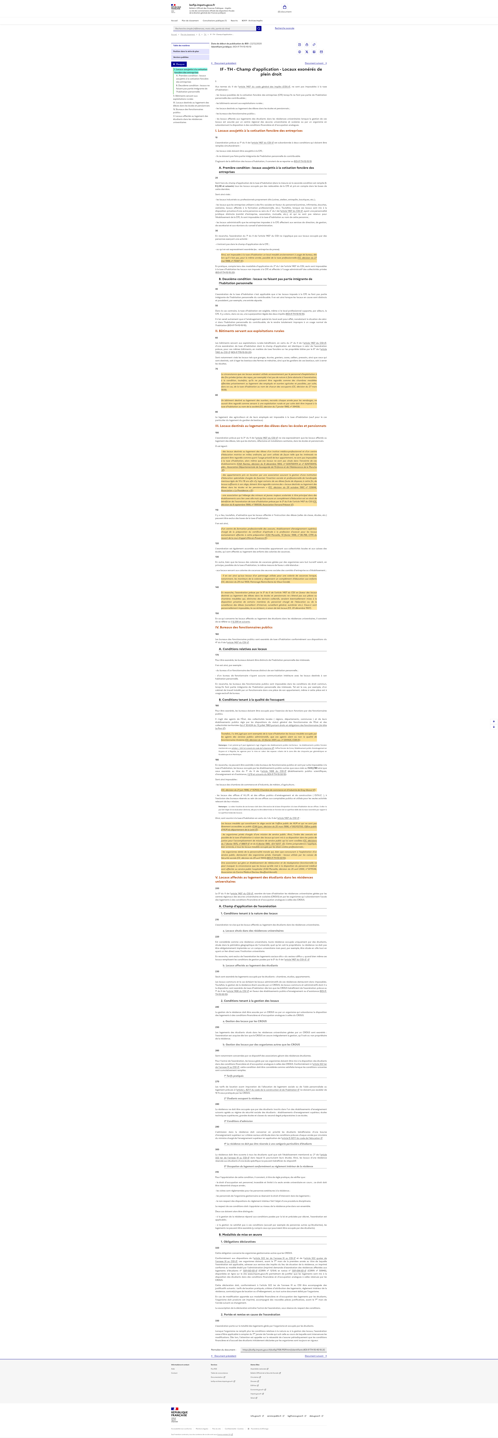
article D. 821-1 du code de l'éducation (301, 1138)
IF (199, 34)
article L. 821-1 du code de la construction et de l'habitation (267, 1089)
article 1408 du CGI (272, 771)
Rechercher (258, 28)
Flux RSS (214, 1369)
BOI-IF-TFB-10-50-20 (241, 352)
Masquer (180, 64)
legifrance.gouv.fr (296, 1416)
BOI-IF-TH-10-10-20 (225, 272)
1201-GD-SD (249, 1270)
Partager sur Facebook (299, 51)
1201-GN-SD (298, 1270)
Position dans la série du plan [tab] (186, 51)
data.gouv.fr (315, 1416)
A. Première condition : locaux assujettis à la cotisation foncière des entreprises (192, 78)
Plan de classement (190, 20)
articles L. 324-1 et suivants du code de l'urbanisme (251, 748)
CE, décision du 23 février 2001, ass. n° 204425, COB (271, 739)
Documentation (217, 1377)
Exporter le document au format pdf (299, 44)
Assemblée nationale (258, 1369)
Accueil (174, 20)
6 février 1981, (263, 843)
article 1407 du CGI (261, 142)
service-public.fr (274, 1416)
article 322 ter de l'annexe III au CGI (273, 1258)
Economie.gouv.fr (257, 1389)
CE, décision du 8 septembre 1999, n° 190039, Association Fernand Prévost (269, 503)
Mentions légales (202, 1429)
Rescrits (234, 20)
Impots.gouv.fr (256, 1394)
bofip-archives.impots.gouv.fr (222, 1381)
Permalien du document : (223, 1349)
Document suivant (314, 63)
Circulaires (254, 1377)
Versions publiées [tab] (180, 57)
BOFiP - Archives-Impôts (252, 20)
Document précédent (225, 63)
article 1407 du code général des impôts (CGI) (263, 86)
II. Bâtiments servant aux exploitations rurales (185, 97)
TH (205, 34)
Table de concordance (219, 1373)
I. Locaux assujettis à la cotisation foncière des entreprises (190, 71)
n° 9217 (278, 843)
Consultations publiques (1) (215, 20)
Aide (173, 1369)
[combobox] (214, 28)
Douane (254, 1381)
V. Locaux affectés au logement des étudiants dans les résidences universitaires (190, 119)
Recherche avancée (284, 28)
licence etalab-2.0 (223, 1434)
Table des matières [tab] (181, 45)
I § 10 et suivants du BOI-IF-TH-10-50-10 (266, 774)
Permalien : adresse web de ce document (314, 44)
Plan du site (216, 1429)
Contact (174, 1373)
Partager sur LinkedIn (314, 51)
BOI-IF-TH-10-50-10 (276, 858)
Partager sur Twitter (306, 51)
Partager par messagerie (321, 51)
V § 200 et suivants (240, 621)
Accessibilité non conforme (181, 1429)
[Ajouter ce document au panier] (306, 44)
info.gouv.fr (256, 1416)
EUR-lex (253, 1385)
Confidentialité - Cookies (234, 1429)
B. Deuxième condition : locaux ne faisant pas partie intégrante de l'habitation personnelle (193, 88)
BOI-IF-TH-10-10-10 (303, 161)
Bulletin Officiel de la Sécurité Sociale (264, 1373)
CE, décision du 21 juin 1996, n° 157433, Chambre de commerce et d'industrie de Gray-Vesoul (267, 789)
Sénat (253, 1398)
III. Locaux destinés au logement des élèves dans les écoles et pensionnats (191, 104)
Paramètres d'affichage (259, 1429)
